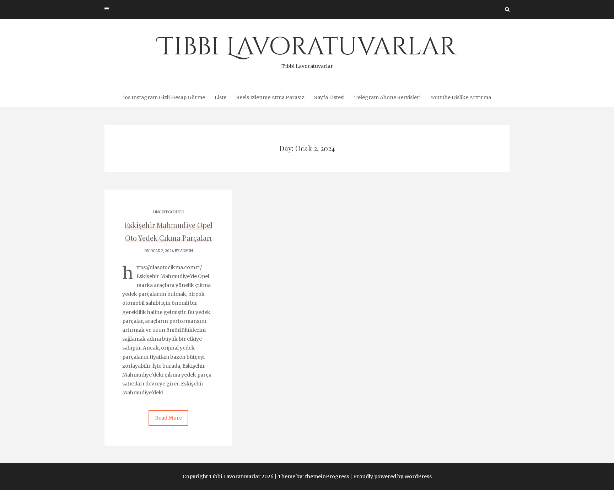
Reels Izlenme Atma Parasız (270, 97)
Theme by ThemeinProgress (313, 476)
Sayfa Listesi (329, 97)
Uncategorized (168, 212)
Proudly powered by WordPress (392, 476)
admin (186, 251)
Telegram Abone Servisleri (387, 97)
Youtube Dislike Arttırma (460, 97)
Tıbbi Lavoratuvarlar (307, 49)
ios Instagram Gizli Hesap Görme (164, 97)
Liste (220, 97)
